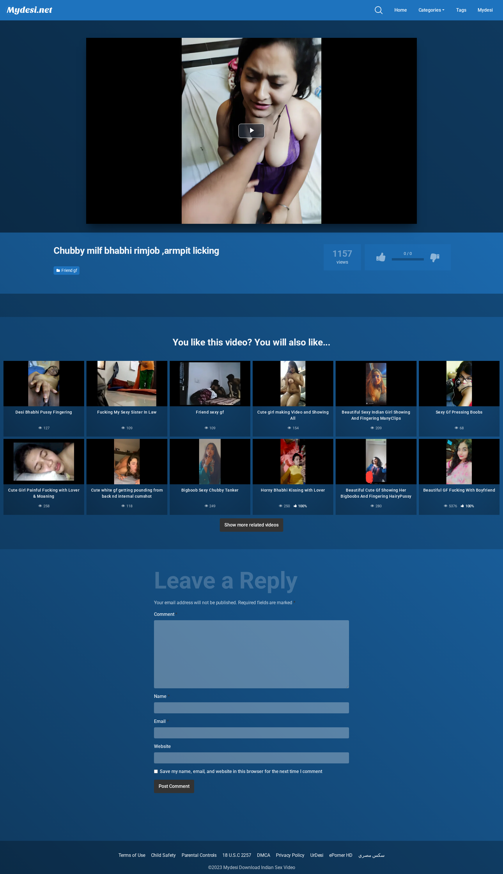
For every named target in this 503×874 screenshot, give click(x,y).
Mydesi (485, 10)
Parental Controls (199, 855)
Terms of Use (131, 855)
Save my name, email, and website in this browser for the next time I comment (241, 771)
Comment (165, 614)
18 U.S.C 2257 (236, 855)
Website (162, 746)
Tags (461, 10)
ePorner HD (340, 855)
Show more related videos (251, 525)
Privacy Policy (290, 855)
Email (161, 721)
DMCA (263, 855)
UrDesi (317, 855)
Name (162, 696)
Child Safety (163, 855)
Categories (430, 10)
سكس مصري (371, 855)
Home (400, 10)
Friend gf (69, 270)
